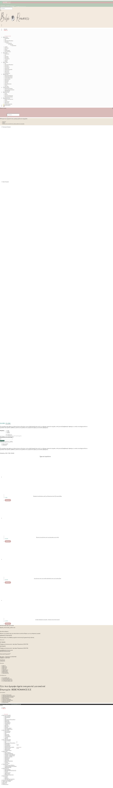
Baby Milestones (9, 761)
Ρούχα (6, 771)
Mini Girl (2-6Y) (5, 730)
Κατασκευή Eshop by (10, 704)
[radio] (9, 430)
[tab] (46, 443)
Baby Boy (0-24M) (6, 739)
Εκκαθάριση (9, 434)
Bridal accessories (9, 774)
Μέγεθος (2, 430)
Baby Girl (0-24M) (6, 715)
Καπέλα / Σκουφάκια (10, 754)
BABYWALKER (8, 767)
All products (7, 716)
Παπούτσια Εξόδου (10, 765)
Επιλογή (8, 500)
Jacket (6, 724)
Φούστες (7, 720)
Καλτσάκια (7, 757)
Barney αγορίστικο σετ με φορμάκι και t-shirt (47, 537)
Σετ (5, 718)
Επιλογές (4, 444)
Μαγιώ (6, 727)
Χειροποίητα (5, 768)
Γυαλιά (6, 762)
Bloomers (7, 725)
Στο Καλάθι (2, 440)
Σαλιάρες (7, 758)
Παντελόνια (7, 722)
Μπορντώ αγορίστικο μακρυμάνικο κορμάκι (13, 123)
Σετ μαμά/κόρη (8, 729)
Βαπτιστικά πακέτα (9, 779)
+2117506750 (2, 5)
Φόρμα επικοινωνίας (5, 651)
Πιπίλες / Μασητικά (10, 755)
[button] (10, 435)
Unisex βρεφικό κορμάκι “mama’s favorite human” (47, 619)
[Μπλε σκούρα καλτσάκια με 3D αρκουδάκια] (22, 180)
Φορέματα (7, 717)
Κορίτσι (6, 778)
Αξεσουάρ (7, 749)
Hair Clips (7, 763)
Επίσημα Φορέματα (7, 780)
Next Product (5, 181)
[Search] (0, 10)
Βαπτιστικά (5, 775)
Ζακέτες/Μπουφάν (9, 747)
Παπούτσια (7, 748)
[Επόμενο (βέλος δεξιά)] (18, 748)
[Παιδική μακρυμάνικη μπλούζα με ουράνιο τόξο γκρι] (25, 241)
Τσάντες (7, 759)
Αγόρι (6, 776)
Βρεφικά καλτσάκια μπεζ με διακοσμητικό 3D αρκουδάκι (47, 496)
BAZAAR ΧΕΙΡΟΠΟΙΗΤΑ (10, 770)
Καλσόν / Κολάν (8, 756)
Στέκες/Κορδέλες (9, 753)
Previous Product (6, 126)
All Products (7, 769)
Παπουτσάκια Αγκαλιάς (11, 766)
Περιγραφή (5, 443)
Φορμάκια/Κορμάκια (10, 719)
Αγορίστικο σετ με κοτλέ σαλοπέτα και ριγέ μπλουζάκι (47, 578)
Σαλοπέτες (7, 723)
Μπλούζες (7, 721)
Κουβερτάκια (8, 728)
